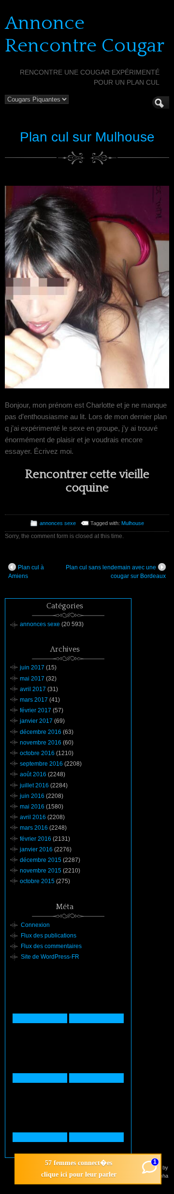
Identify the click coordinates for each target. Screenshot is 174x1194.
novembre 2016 (40, 742)
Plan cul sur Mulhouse (87, 136)
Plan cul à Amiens (26, 571)
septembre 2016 (41, 763)
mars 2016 (34, 827)
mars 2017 (34, 699)
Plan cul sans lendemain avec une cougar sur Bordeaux (116, 571)
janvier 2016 (36, 849)
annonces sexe (58, 523)
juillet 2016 (34, 785)
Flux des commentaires (51, 946)
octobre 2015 (37, 881)
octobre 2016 (37, 753)
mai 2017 (32, 678)
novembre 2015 (40, 870)
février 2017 (35, 710)
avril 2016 (33, 817)
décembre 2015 (40, 860)
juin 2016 (32, 796)
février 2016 (35, 838)
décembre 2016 (40, 732)
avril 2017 (33, 689)
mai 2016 (32, 806)
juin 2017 (32, 667)
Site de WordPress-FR (50, 956)
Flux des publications (48, 935)
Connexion (35, 925)
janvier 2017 (36, 721)
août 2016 (33, 774)
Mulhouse (132, 523)
